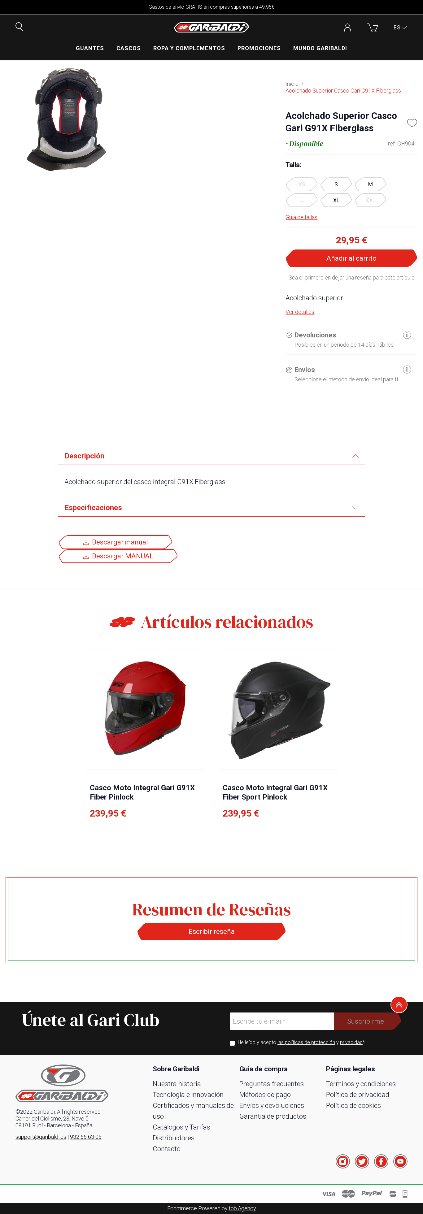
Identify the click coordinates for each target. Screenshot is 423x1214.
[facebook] (381, 1161)
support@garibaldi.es (40, 1137)
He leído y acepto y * (301, 1042)
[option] (336, 184)
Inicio (292, 83)
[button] (401, 27)
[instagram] (343, 1161)
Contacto (167, 1149)
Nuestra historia (177, 1084)
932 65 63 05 (86, 1137)
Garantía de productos (272, 1116)
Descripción (84, 456)
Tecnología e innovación (188, 1095)
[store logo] (211, 27)
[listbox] (351, 192)
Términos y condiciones (361, 1084)
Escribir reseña (212, 931)
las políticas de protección (306, 1042)
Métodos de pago (265, 1095)
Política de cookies (353, 1105)
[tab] (211, 456)
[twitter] (362, 1161)
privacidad (351, 1042)
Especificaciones (93, 507)
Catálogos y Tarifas (181, 1127)
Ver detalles (300, 312)
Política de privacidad (357, 1095)
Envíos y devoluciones (271, 1105)
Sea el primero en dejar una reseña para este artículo (352, 277)
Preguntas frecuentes (271, 1084)
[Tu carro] (372, 27)
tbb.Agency (242, 1208)
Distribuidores (173, 1138)
